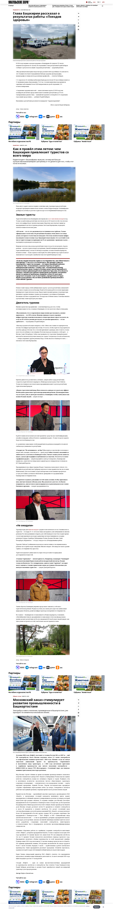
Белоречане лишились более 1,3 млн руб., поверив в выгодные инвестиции (63, 6)
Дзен (94, 2)
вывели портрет (33, 529)
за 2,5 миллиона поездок (56, 219)
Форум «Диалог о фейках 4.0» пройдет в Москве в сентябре (87, 6)
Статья (10, 5)
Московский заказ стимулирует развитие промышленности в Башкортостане (38, 6)
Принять (96, 907)
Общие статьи (17, 696)
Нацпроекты (16, 10)
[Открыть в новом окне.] (20, 116)
